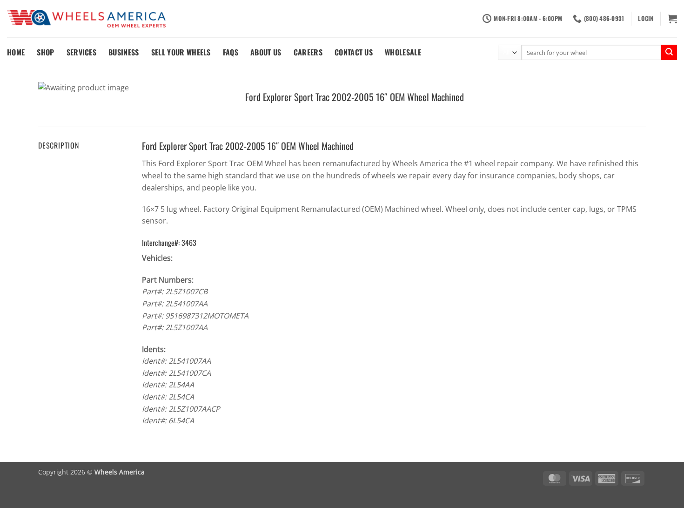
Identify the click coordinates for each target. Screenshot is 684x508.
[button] (645, 18)
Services (82, 52)
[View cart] (672, 18)
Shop (45, 52)
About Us (266, 52)
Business (123, 52)
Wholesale (403, 52)
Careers (308, 52)
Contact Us (354, 52)
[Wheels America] (86, 19)
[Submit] (669, 53)
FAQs (230, 52)
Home (16, 52)
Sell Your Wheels (181, 52)
